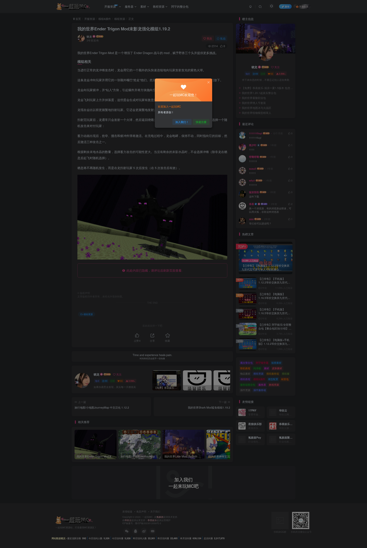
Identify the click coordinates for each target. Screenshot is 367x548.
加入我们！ (182, 122)
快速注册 (201, 122)
